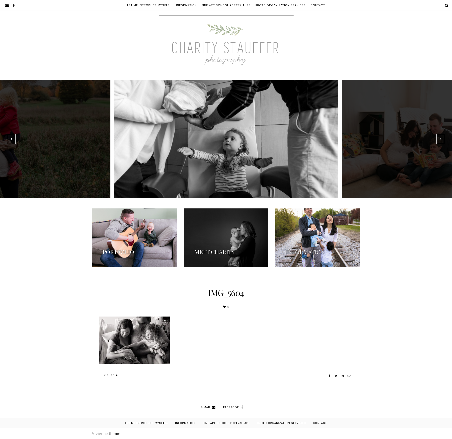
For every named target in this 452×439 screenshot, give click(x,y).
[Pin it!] (343, 376)
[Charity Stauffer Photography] (226, 60)
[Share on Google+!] (349, 376)
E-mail (205, 407)
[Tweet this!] (336, 376)
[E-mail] (7, 5)
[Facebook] (14, 5)
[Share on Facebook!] (329, 376)
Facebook (231, 407)
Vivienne (100, 433)
